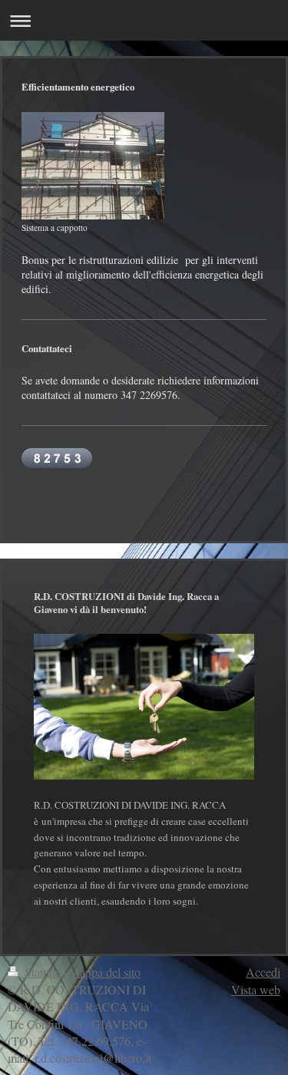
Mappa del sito (105, 972)
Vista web (255, 989)
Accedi (263, 972)
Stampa (43, 972)
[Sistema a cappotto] (93, 165)
